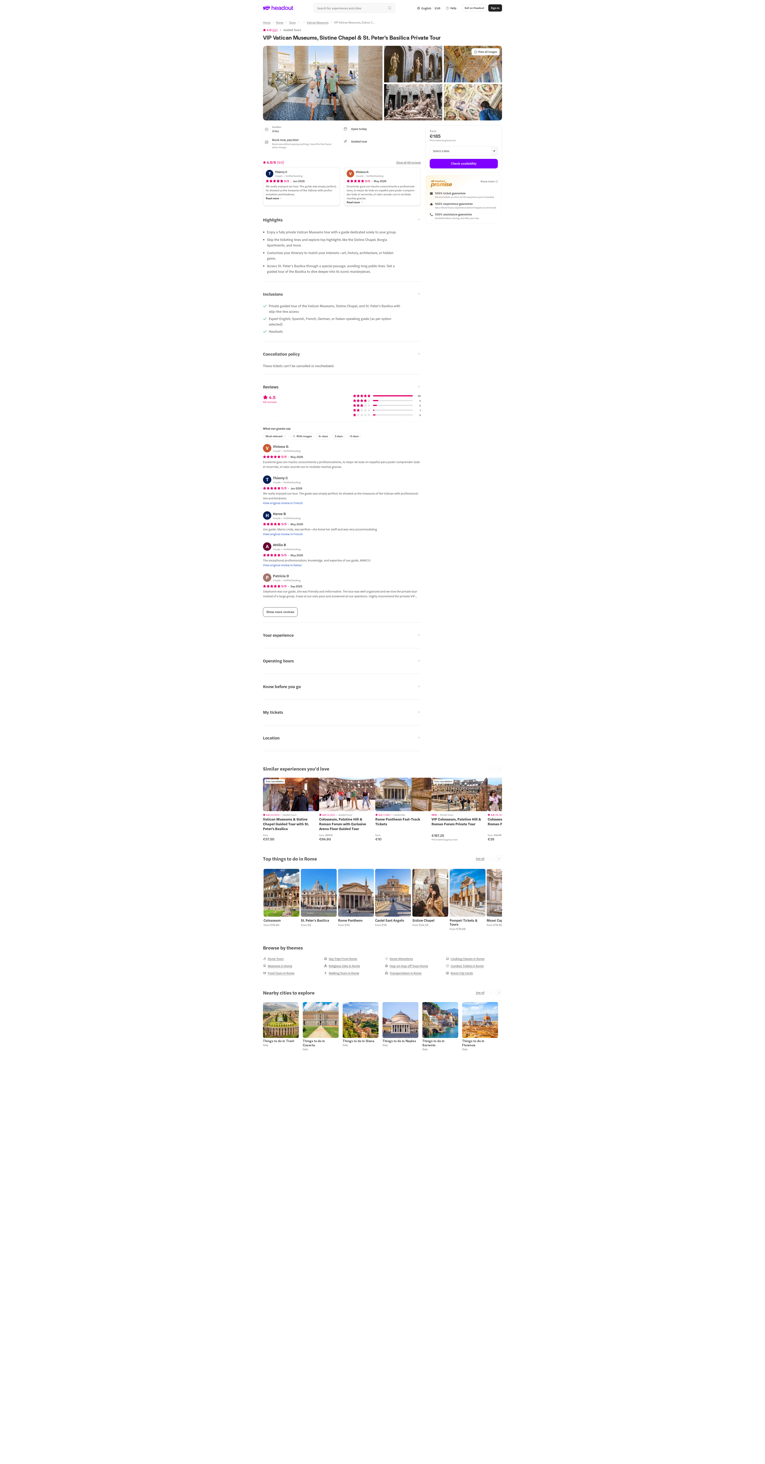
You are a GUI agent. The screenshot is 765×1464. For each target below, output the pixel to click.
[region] (291, 794)
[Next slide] (499, 858)
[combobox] (354, 8)
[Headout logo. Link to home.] (278, 8)
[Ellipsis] (301, 23)
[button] (322, 83)
